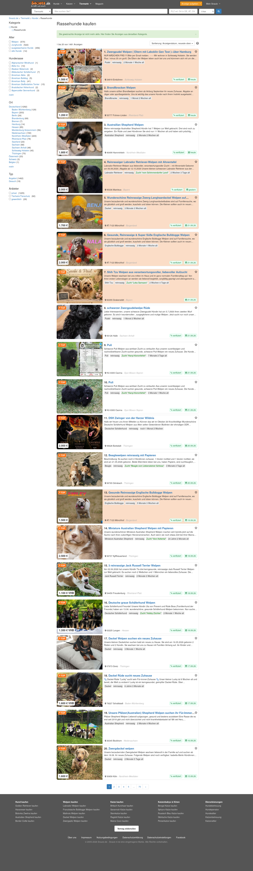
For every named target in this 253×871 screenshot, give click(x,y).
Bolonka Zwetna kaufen (26, 813)
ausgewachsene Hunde (22, 47)
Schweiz (13, 159)
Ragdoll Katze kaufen (120, 817)
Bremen (15, 121)
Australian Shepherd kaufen (28, 817)
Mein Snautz (212, 3)
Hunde (56, 3)
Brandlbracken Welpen (121, 87)
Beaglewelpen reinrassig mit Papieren (132, 455)
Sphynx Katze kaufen (168, 809)
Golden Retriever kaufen (26, 805)
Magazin (99, 3)
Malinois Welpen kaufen (74, 813)
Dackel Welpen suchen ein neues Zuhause (134, 638)
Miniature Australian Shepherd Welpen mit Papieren (140, 528)
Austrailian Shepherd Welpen (125, 125)
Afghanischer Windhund (23, 62)
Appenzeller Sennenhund (23, 90)
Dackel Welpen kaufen (73, 817)
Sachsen (16, 144)
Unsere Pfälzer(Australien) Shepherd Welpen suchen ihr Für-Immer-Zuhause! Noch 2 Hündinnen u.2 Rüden (148, 714)
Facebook (180, 837)
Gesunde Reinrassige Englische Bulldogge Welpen (140, 492)
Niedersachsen (19, 132)
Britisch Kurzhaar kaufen (121, 805)
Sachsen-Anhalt (19, 147)
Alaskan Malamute (20, 68)
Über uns (72, 837)
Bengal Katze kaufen (167, 805)
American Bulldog (20, 78)
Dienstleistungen (214, 801)
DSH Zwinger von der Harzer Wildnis (131, 418)
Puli (109, 345)
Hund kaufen (21, 801)
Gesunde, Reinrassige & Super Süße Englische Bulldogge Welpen (148, 235)
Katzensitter (210, 820)
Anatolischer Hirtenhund (23, 87)
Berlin (14, 115)
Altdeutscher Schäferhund (24, 71)
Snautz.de (13, 18)
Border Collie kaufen (24, 820)
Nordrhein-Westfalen (21, 135)
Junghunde (17, 44)
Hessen (15, 127)
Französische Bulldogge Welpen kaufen (81, 809)
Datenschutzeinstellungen (159, 837)
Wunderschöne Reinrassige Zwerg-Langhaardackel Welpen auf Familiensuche (145, 199)
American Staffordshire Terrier (25, 84)
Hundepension (212, 809)
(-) (10, 26)
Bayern (15, 112)
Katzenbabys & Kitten (169, 801)
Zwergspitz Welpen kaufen (75, 820)
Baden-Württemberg (21, 109)
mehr (11, 94)
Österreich (14, 156)
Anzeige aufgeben (190, 3)
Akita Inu (16, 65)
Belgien (12, 162)
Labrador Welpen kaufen (74, 805)
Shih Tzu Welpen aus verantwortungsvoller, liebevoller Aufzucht (147, 272)
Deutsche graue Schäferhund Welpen (131, 602)
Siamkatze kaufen (118, 813)
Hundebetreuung (213, 805)
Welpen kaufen (70, 801)
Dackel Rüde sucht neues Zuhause (130, 675)
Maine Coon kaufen (119, 820)
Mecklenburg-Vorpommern (24, 130)
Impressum (86, 837)
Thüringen (16, 153)
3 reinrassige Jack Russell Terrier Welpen (134, 565)
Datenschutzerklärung (133, 837)
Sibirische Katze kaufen (169, 817)
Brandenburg (18, 118)
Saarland (16, 141)
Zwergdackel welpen (121, 748)
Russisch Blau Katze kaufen (171, 813)
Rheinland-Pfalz (19, 138)
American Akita (18, 75)
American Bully (18, 81)
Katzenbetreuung (213, 817)
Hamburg (16, 124)
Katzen (69, 3)
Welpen (15, 41)
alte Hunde (17, 50)
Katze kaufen (116, 801)
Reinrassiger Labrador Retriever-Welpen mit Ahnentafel (141, 162)
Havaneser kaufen (23, 809)
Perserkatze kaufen (167, 820)
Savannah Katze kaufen (121, 809)
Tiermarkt (84, 3)
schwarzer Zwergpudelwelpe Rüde (128, 308)
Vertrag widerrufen (126, 828)
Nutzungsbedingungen (107, 837)
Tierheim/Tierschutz (21, 196)
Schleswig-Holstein (20, 150)
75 (140, 786)
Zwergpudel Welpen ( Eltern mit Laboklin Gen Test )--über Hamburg (149, 52)
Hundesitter (210, 813)
